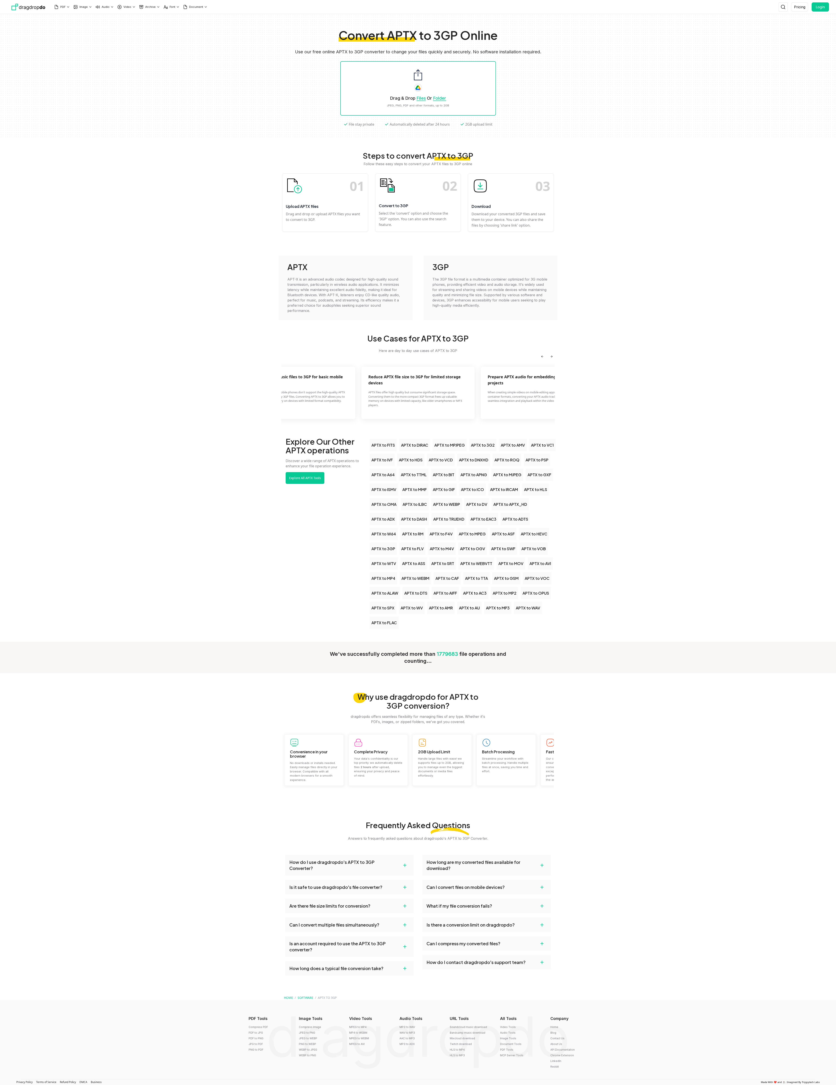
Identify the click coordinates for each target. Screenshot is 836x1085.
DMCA (83, 1082)
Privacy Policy (24, 1082)
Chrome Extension (562, 1055)
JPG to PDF (256, 1044)
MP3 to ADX (407, 1044)
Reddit (554, 1066)
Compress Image (310, 1027)
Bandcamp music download (467, 1032)
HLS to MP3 (457, 1055)
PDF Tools (506, 1049)
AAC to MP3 (407, 1038)
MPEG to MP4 (358, 1027)
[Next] (551, 356)
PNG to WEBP (307, 1044)
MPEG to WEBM (359, 1038)
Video (127, 6)
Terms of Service (46, 1082)
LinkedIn (555, 1061)
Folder (439, 98)
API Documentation (562, 1049)
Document (196, 6)
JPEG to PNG (307, 1032)
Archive (150, 6)
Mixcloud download (462, 1038)
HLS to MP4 (457, 1049)
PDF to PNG (256, 1038)
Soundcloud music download (468, 1027)
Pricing (799, 7)
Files (421, 98)
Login (820, 7)
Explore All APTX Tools (305, 478)
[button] (349, 865)
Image (83, 6)
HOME (288, 998)
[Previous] (542, 356)
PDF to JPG (256, 1032)
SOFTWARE (305, 998)
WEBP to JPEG (308, 1049)
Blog (553, 1032)
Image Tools (508, 1038)
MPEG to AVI (357, 1044)
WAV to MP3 (407, 1032)
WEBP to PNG (307, 1055)
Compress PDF (258, 1027)
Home (554, 1027)
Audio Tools (508, 1032)
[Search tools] (783, 7)
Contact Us (557, 1038)
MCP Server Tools (511, 1055)
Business (96, 1082)
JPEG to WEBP (308, 1038)
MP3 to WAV (407, 1027)
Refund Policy (68, 1082)
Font (172, 6)
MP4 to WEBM (358, 1032)
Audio (106, 6)
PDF (63, 6)
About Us (556, 1044)
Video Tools (508, 1027)
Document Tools (510, 1044)
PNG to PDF (256, 1049)
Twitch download (461, 1044)
